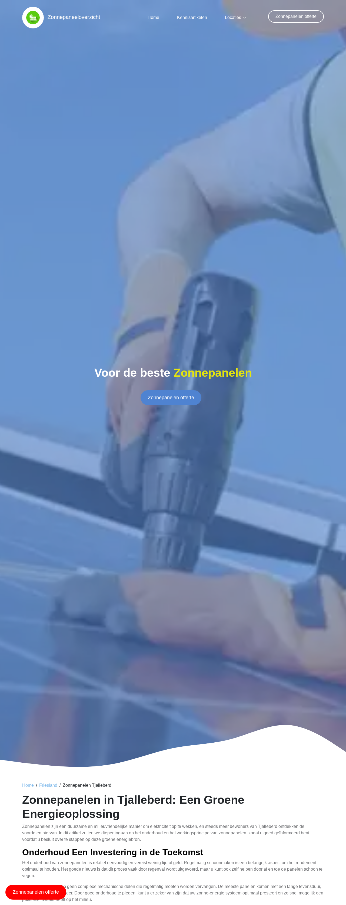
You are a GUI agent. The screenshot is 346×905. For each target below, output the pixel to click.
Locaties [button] (233, 17)
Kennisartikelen (192, 17)
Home (153, 17)
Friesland (48, 785)
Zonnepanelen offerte (296, 16)
